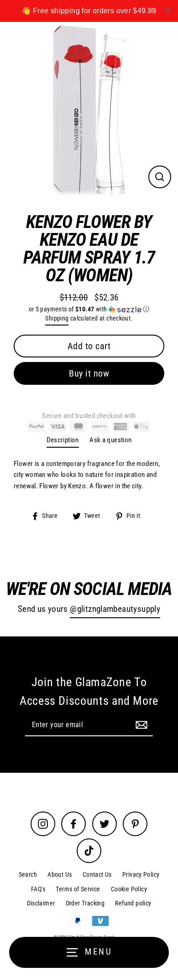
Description (63, 440)
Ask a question (110, 440)
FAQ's (38, 889)
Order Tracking (85, 903)
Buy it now (89, 373)
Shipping (56, 318)
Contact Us (97, 874)
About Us (59, 874)
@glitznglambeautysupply (115, 609)
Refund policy (133, 903)
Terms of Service (78, 889)
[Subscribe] (140, 724)
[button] (89, 309)
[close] (168, 10)
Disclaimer (41, 903)
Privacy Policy (140, 874)
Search (28, 874)
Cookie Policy (129, 889)
